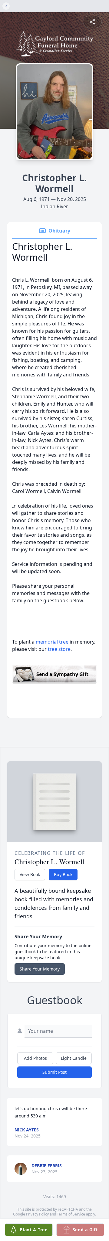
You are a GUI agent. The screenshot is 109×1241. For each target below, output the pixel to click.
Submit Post (54, 1072)
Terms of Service (71, 1214)
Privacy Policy (37, 1214)
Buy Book (63, 874)
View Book (30, 874)
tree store (59, 649)
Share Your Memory (40, 969)
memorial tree (52, 641)
